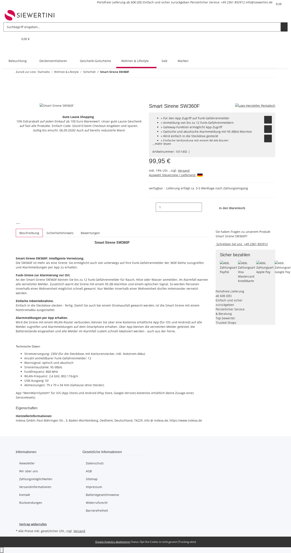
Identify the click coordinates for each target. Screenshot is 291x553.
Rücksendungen (30, 503)
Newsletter (27, 463)
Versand (184, 170)
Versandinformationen (35, 487)
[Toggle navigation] (8, 49)
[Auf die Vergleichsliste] (268, 129)
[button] (6, 39)
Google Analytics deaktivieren (112, 542)
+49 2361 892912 (233, 2)
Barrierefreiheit (97, 510)
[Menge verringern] (152, 207)
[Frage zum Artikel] (268, 138)
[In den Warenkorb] (19, 100)
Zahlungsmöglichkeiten (35, 479)
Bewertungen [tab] (90, 233)
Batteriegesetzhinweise (102, 495)
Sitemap (92, 479)
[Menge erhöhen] (205, 207)
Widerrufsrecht (97, 503)
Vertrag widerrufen (33, 524)
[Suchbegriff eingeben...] (284, 27)
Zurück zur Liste (26, 72)
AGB (89, 471)
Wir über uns (28, 471)
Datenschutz (95, 463)
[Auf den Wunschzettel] (268, 120)
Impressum (94, 487)
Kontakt (24, 495)
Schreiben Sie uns (229, 244)
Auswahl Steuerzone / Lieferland (172, 175)
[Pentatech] (255, 105)
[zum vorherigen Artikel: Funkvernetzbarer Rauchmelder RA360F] (132, 72)
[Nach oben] (1, 550)
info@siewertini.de (259, 2)
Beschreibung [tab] (29, 233)
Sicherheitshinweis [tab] (59, 233)
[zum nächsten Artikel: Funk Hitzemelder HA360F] (140, 72)
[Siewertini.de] (29, 15)
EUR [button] (279, 4)
